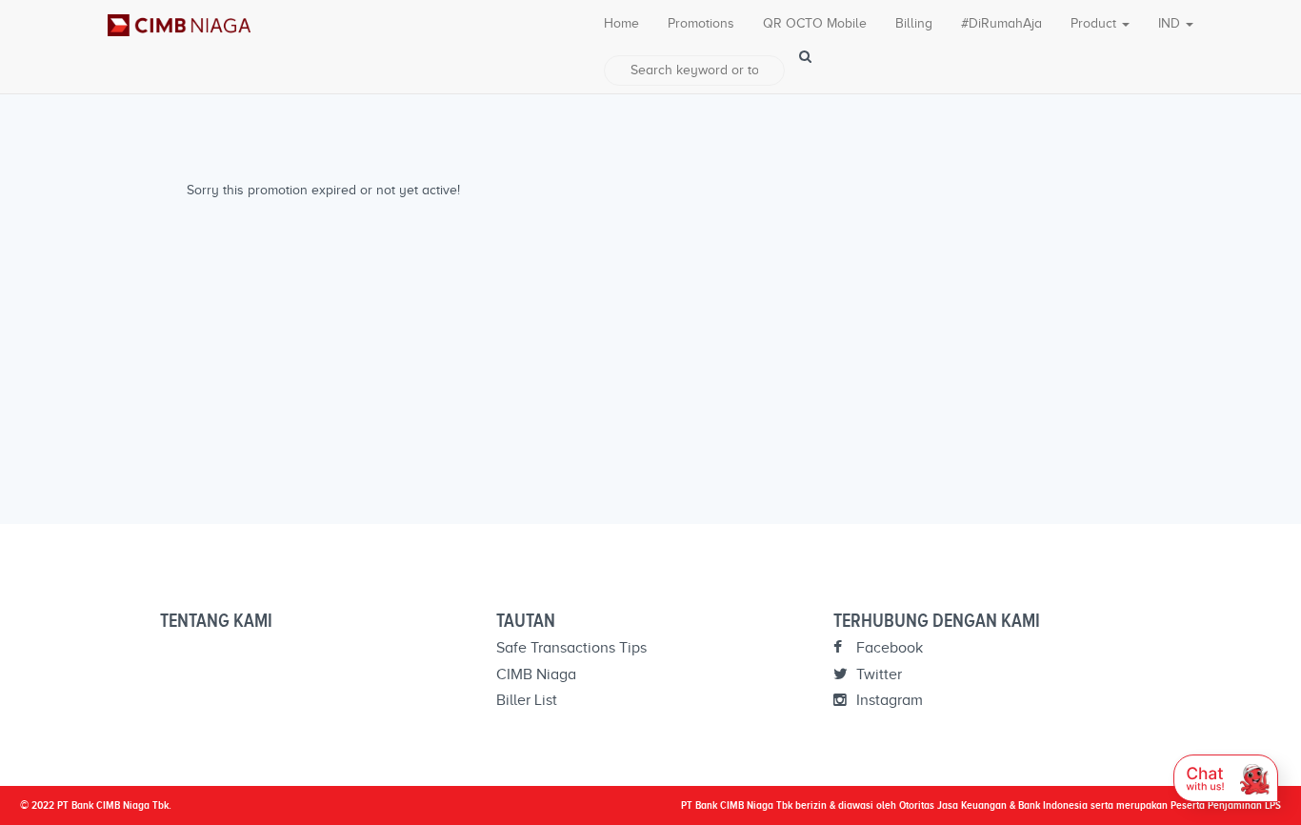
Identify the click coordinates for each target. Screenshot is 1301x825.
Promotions (701, 23)
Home (621, 23)
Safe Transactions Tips (571, 647)
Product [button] (1095, 23)
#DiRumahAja (1001, 23)
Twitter (877, 674)
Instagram (887, 700)
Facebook (887, 647)
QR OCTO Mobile (815, 23)
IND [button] (1171, 23)
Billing (913, 23)
